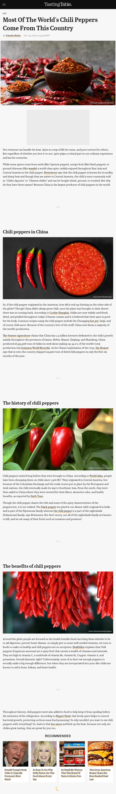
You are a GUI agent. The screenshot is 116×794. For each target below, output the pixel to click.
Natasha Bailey (13, 35)
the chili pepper (63, 510)
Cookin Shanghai (59, 312)
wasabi (32, 168)
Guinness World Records (35, 347)
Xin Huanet (102, 347)
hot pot (94, 320)
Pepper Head (63, 716)
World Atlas (96, 475)
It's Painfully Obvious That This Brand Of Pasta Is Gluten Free (71, 772)
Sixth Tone (37, 496)
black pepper (48, 507)
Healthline (79, 647)
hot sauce (56, 724)
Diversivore (50, 172)
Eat (5, 13)
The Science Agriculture (16, 335)
